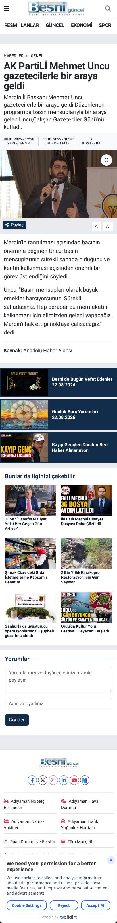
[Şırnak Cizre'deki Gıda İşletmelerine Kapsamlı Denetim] (30, 553)
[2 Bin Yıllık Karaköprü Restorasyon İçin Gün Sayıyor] (86, 553)
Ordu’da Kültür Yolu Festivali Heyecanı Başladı (85, 628)
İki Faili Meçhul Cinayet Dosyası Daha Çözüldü (82, 521)
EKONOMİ (81, 25)
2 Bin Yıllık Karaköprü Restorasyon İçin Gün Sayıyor (80, 577)
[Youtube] (74, 780)
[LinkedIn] (63, 780)
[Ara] (108, 9)
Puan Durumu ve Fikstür (32, 841)
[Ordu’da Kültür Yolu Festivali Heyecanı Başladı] (86, 607)
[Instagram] (53, 780)
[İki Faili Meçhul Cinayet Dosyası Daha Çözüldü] (86, 499)
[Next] (84, 780)
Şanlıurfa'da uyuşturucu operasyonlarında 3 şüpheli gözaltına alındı (29, 631)
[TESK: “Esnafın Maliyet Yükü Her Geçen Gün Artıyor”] (30, 499)
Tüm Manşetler (82, 841)
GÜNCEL (55, 25)
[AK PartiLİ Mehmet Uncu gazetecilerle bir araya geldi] (58, 184)
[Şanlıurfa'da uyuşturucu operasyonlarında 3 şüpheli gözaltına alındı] (30, 607)
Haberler (14, 55)
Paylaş (17, 224)
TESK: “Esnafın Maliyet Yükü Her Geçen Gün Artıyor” (26, 524)
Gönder (17, 720)
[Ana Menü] (6, 9)
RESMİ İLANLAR (21, 25)
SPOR (105, 25)
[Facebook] (32, 780)
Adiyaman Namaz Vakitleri (24, 824)
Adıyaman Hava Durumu (80, 804)
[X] (42, 780)
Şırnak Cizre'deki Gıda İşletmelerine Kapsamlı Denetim (26, 577)
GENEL (37, 55)
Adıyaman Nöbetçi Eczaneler (25, 804)
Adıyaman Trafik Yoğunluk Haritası (80, 824)
